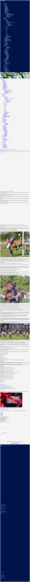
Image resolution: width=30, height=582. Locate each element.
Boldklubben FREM (2, 149)
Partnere (17, 407)
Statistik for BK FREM (3, 424)
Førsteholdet (6, 149)
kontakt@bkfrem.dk (4, 432)
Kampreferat (9, 149)
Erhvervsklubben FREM (8, 407)
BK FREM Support (2, 425)
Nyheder (12, 149)
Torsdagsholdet (2, 426)
